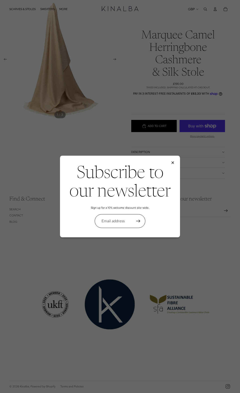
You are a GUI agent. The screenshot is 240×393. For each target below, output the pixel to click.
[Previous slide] (4, 60)
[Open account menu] (215, 9)
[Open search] (205, 9)
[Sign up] (138, 221)
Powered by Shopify (43, 386)
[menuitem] (63, 9)
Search (15, 209)
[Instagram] (228, 386)
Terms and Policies (71, 386)
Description (140, 152)
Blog (13, 222)
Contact (16, 215)
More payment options (202, 136)
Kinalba (24, 386)
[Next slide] (116, 60)
